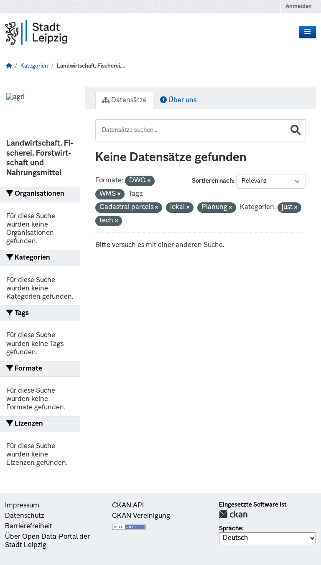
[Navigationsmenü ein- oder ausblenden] (307, 32)
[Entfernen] (149, 181)
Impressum (22, 505)
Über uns (181, 100)
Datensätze (128, 100)
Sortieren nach (212, 181)
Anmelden (298, 6)
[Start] (9, 66)
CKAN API (128, 505)
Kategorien (34, 66)
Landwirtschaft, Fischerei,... (91, 66)
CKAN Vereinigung (141, 516)
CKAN (233, 514)
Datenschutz (24, 516)
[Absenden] (295, 130)
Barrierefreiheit (28, 526)
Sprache (230, 529)
